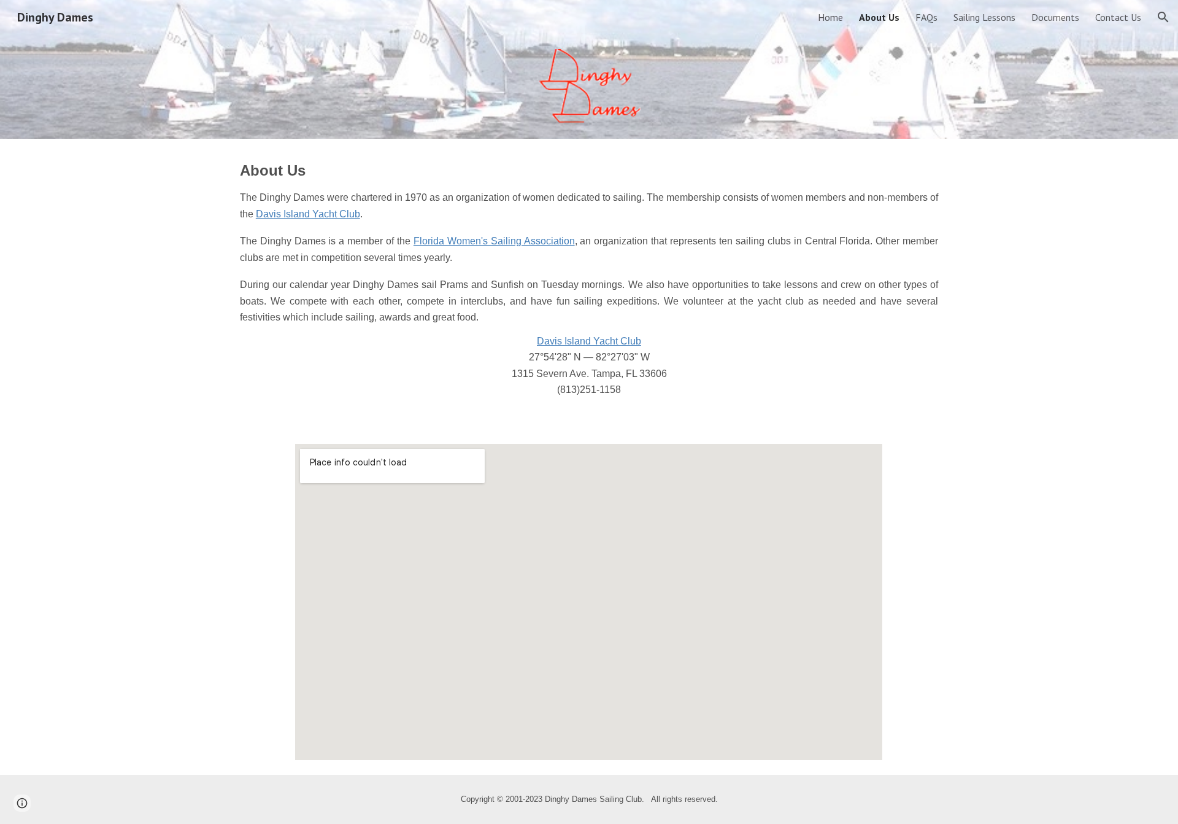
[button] (1163, 17)
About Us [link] (879, 17)
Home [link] (830, 17)
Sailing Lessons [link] (984, 17)
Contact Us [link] (1118, 17)
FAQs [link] (926, 17)
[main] (589, 284)
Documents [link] (1055, 17)
